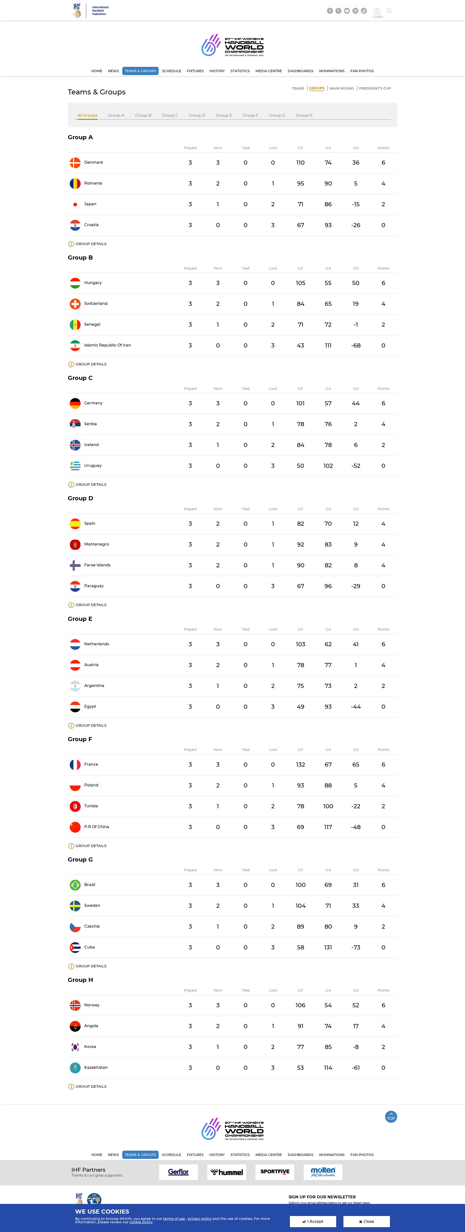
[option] (179, 1172)
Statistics (240, 71)
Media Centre (269, 71)
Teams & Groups (140, 71)
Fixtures (195, 71)
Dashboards (300, 71)
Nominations (332, 71)
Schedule (171, 71)
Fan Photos (362, 71)
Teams (298, 88)
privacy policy (200, 1219)
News (113, 71)
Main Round (342, 88)
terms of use (174, 1219)
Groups (317, 88)
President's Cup (375, 88)
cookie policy (141, 1222)
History (217, 71)
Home (96, 71)
